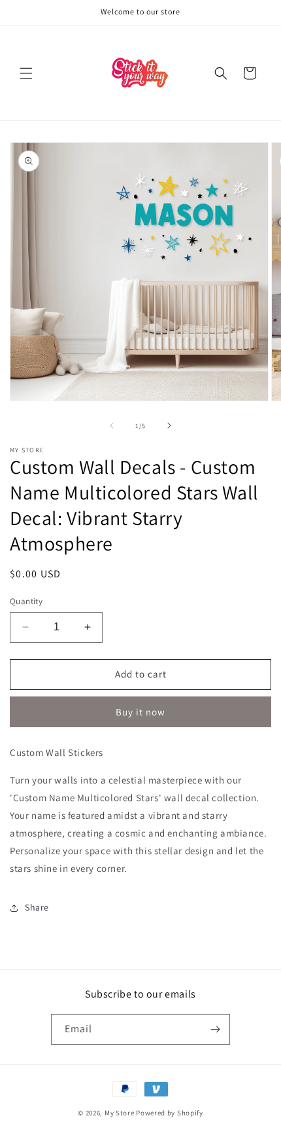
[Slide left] (111, 425)
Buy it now (140, 712)
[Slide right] (169, 425)
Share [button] (37, 907)
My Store (120, 1112)
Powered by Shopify (169, 1112)
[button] (26, 73)
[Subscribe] (215, 1029)
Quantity (26, 601)
